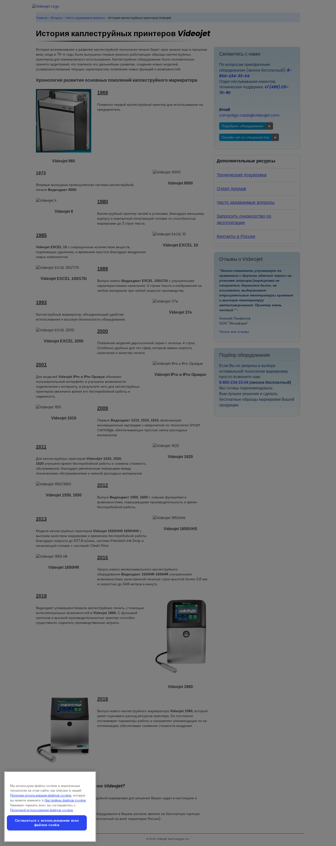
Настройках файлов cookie (65, 800)
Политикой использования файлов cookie (41, 810)
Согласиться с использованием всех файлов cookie (47, 823)
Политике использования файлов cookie (40, 795)
